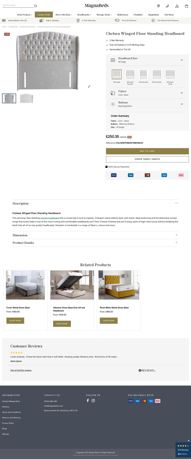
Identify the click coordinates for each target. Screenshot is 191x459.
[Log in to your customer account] (177, 6)
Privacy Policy (8, 423)
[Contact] (168, 6)
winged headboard (49, 218)
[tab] (95, 203)
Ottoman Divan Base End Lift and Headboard (69, 309)
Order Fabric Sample (147, 159)
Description (21, 203)
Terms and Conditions (11, 412)
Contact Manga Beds (11, 401)
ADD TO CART (147, 151)
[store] (158, 5)
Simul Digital (113, 455)
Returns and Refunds (11, 417)
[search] (35, 6)
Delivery (5, 407)
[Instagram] (93, 398)
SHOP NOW (15, 321)
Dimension (20, 235)
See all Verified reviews (20, 370)
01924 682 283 (50, 401)
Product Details (23, 243)
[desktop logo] (95, 5)
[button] (89, 87)
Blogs (4, 428)
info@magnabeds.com (53, 406)
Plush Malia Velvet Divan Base (114, 307)
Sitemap (5, 434)
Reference (110, 143)
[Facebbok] (88, 398)
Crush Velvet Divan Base (18, 307)
